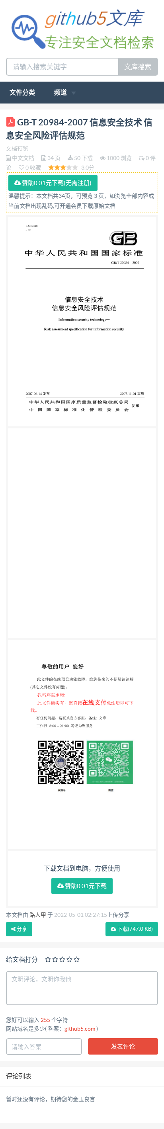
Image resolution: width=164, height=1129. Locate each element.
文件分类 (22, 92)
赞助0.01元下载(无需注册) (56, 183)
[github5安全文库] (82, 28)
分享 (21, 929)
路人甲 (37, 915)
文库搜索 (137, 66)
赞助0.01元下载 (85, 886)
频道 (61, 92)
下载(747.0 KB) (134, 929)
